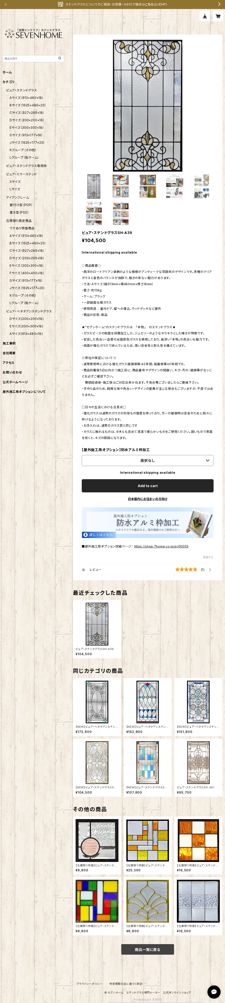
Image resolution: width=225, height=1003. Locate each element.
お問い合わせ (12, 372)
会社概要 (9, 353)
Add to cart (148, 486)
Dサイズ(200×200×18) (27, 319)
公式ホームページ (15, 382)
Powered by (143, 999)
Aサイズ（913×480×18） (27, 98)
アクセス (9, 363)
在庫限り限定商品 (19, 221)
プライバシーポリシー (89, 983)
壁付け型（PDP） (21, 205)
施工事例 (9, 343)
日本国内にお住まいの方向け (147, 499)
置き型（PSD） (19, 212)
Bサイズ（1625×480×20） (28, 105)
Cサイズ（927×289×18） (27, 112)
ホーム (7, 72)
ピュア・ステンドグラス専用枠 (26, 166)
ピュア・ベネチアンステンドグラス (29, 311)
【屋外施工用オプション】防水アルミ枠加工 (116, 450)
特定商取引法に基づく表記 (125, 983)
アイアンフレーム (17, 197)
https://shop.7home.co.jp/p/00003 (161, 546)
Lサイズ (15, 189)
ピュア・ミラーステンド (21, 174)
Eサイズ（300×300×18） (27, 127)
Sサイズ (15, 181)
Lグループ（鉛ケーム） (24, 157)
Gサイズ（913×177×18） (26, 135)
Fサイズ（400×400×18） (27, 273)
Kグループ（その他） (23, 150)
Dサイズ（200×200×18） (27, 120)
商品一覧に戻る (147, 949)
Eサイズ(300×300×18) (27, 326)
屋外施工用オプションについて (24, 392)
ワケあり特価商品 (22, 228)
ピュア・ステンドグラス (21, 90)
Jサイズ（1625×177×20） (27, 142)
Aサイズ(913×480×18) (26, 334)
